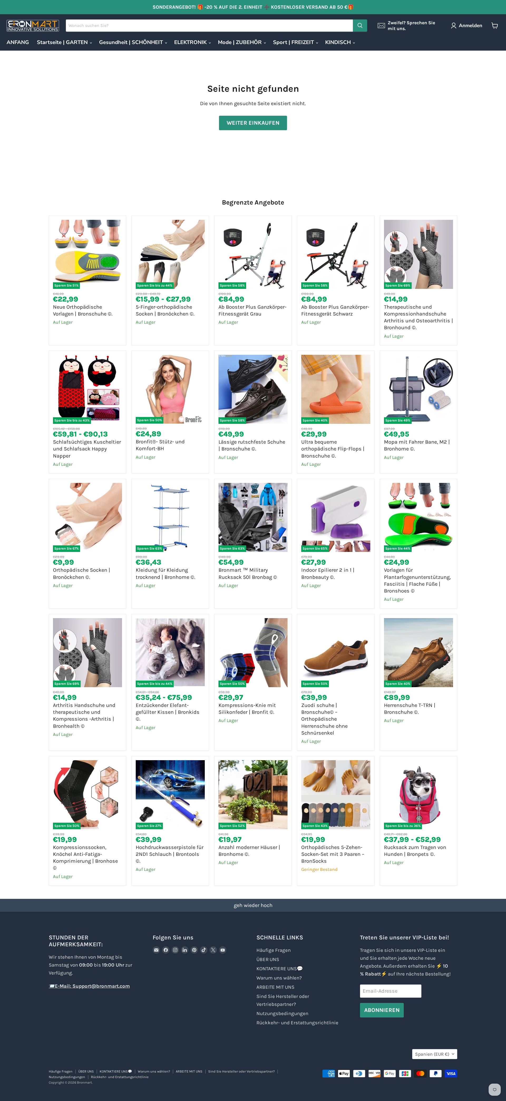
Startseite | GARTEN (63, 42)
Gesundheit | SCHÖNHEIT (131, 42)
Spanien (432, 1054)
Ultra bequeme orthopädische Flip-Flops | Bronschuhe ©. (332, 449)
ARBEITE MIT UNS (275, 987)
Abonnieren (382, 1010)
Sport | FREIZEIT (294, 42)
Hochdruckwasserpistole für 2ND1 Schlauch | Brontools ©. (169, 854)
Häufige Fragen (273, 950)
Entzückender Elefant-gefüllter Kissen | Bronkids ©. (168, 712)
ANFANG (18, 42)
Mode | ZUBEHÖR (240, 42)
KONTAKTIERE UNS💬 (279, 969)
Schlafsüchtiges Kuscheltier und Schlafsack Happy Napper (87, 449)
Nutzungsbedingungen (282, 1013)
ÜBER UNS (267, 959)
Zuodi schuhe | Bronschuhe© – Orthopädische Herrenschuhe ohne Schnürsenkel (324, 719)
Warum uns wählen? (279, 978)
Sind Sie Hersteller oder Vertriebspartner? (241, 1071)
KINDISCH (338, 42)
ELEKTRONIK (191, 42)
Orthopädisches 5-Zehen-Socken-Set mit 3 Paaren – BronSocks (332, 854)
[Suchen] (360, 26)
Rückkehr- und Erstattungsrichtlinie (297, 1023)
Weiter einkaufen (253, 122)
